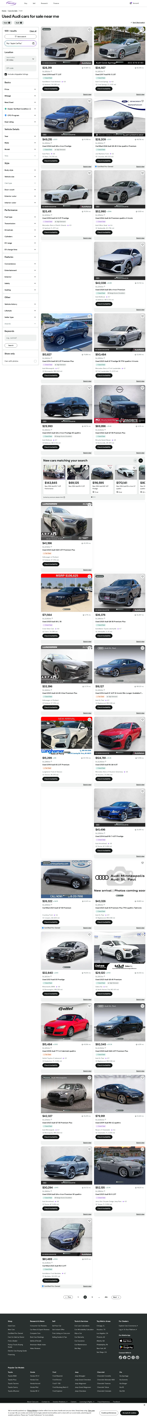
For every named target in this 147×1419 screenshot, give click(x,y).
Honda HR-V (34, 1391)
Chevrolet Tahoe (103, 1387)
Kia (121, 1372)
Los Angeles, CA (102, 1333)
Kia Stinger (123, 1383)
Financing (11, 1355)
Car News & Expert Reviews (39, 1329)
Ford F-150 (56, 1383)
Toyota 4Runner (13, 1391)
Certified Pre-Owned (15, 1333)
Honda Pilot (34, 1387)
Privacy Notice (32, 1411)
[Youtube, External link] (129, 1357)
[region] (73, 1411)
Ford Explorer (57, 1391)
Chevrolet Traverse (104, 1383)
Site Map (78, 1348)
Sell (34, 3)
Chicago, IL (101, 1326)
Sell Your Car (56, 1326)
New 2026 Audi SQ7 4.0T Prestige (100, 487)
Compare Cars (35, 1333)
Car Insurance (80, 1341)
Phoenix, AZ (101, 1337)
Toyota (10, 1372)
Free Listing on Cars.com (61, 1333)
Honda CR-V (34, 1376)
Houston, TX (101, 1329)
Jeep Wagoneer (80, 1383)
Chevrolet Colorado (104, 1391)
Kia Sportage (124, 1376)
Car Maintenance (81, 1345)
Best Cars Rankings (37, 1337)
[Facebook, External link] (124, 1357)
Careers (73, 1402)
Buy (25, 3)
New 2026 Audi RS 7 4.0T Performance (53, 487)
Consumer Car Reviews (38, 1326)
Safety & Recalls (35, 1341)
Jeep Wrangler (80, 1376)
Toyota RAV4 (12, 1376)
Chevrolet (101, 1372)
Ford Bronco (57, 1380)
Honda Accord (35, 1383)
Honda (32, 1372)
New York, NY (101, 1348)
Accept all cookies (129, 1413)
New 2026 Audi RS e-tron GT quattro (126, 487)
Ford (54, 1372)
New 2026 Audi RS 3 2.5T (77, 486)
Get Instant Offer (58, 1329)
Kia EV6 (122, 1391)
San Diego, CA (102, 1352)
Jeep (76, 1372)
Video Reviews (35, 1348)
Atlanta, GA (101, 1341)
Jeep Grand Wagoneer (83, 1387)
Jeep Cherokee (80, 1391)
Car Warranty (79, 1337)
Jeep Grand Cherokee (83, 1380)
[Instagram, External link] (133, 1357)
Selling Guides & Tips (59, 1337)
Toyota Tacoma (13, 1383)
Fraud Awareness (104, 1402)
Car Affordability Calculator (84, 1329)
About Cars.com (32, 1402)
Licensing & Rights (86, 1402)
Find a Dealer (12, 1341)
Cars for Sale (12, 11)
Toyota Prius (12, 1380)
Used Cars (11, 1326)
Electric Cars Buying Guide (17, 1351)
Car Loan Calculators (82, 1326)
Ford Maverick (58, 1376)
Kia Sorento (124, 1380)
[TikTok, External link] (120, 1357)
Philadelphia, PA (102, 1345)
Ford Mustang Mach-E (60, 1387)
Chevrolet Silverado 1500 (106, 1380)
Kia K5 (122, 1387)
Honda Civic (34, 1380)
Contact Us (46, 1402)
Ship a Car (78, 1333)
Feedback (116, 1402)
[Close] (144, 1404)
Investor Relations (59, 1402)
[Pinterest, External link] (137, 1357)
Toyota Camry (13, 1387)
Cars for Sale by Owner (16, 1337)
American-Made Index (38, 1345)
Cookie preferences (108, 1413)
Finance (56, 3)
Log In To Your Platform (127, 1329)
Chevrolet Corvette (104, 1376)
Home (4, 11)
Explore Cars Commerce (127, 1326)
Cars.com (91, 1411)
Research (44, 3)
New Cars (11, 1329)
